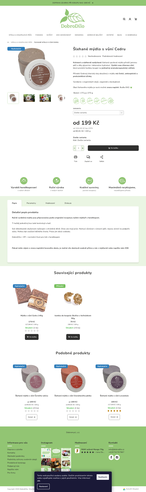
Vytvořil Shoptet (132, 489)
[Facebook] (111, 457)
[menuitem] (20, 35)
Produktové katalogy (16, 463)
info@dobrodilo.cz (116, 449)
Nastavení (43, 486)
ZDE (127, 248)
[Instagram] (117, 457)
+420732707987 (116, 452)
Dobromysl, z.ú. (73, 432)
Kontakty (11, 453)
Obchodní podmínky (16, 456)
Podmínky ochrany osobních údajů (22, 459)
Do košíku (114, 148)
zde (38, 480)
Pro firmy (11, 473)
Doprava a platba (15, 449)
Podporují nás (13, 466)
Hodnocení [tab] (50, 203)
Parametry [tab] (31, 203)
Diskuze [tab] (68, 203)
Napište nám (13, 469)
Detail (30, 417)
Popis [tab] (14, 203)
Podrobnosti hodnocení (112, 56)
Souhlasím (102, 477)
